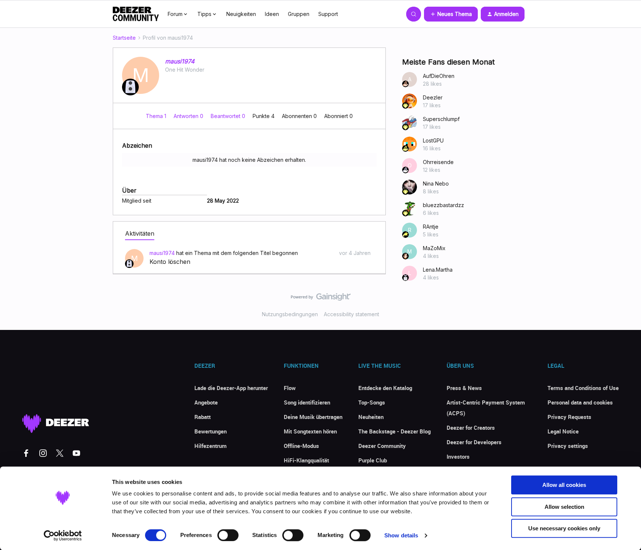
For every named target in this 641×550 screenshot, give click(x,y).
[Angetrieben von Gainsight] (321, 298)
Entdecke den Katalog (385, 388)
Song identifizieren (307, 402)
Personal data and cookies (580, 402)
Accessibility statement (351, 314)
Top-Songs (371, 402)
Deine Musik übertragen (313, 416)
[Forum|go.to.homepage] (136, 14)
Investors (458, 456)
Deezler (433, 97)
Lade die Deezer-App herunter (231, 388)
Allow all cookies (564, 485)
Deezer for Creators (471, 427)
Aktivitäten (139, 233)
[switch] (228, 535)
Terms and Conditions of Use (583, 388)
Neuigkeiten (241, 14)
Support (328, 14)
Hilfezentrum (210, 445)
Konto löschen (169, 261)
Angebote (206, 402)
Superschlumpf (441, 119)
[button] (451, 14)
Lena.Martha (438, 269)
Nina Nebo (436, 183)
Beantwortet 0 (229, 116)
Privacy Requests (569, 416)
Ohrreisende (438, 162)
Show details (401, 535)
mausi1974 (179, 61)
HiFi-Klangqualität (306, 460)
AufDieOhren (438, 76)
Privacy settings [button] (568, 445)
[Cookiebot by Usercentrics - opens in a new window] (62, 535)
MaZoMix (434, 248)
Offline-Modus (301, 445)
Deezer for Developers (474, 442)
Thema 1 (157, 116)
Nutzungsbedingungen (290, 314)
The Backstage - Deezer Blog (394, 431)
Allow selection (564, 507)
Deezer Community (382, 445)
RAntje (430, 226)
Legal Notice (563, 431)
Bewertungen (210, 431)
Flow (290, 388)
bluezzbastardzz (443, 205)
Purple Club (372, 460)
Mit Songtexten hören (310, 431)
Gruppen (298, 14)
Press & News (464, 388)
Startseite (124, 38)
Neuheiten (371, 416)
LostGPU (433, 140)
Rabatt (202, 416)
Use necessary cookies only (564, 528)
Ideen (272, 14)
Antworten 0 (189, 116)
